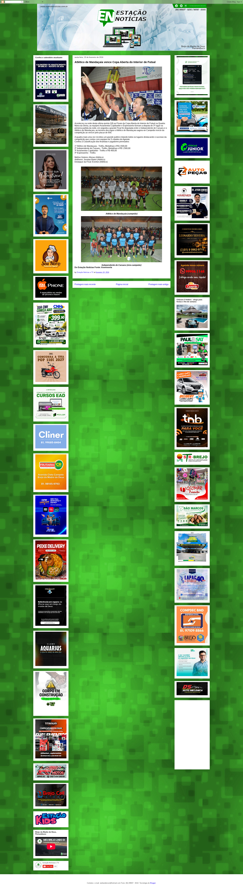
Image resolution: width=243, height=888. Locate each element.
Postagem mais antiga (158, 284)
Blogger (153, 883)
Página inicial (122, 284)
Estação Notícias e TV (85, 272)
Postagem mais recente (85, 284)
